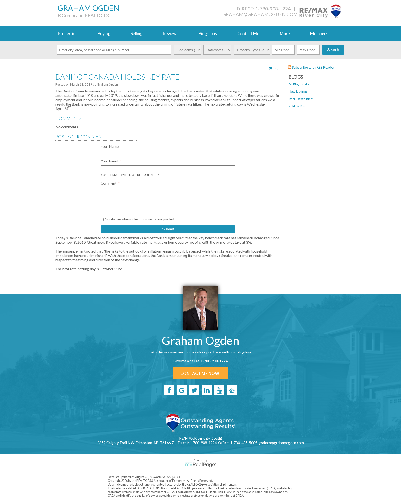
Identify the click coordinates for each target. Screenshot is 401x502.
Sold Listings (298, 106)
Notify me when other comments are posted (139, 219)
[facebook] (169, 390)
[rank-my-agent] (232, 390)
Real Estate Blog (301, 99)
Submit (168, 229)
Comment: (109, 183)
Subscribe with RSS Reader (312, 67)
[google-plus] (182, 390)
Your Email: (110, 161)
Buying (103, 33)
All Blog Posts (299, 84)
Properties (67, 33)
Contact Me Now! (200, 373)
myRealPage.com (200, 465)
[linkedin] (207, 390)
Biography (207, 33)
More (285, 33)
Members (319, 33)
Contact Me (248, 33)
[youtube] (219, 390)
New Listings (298, 91)
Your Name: (110, 146)
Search (333, 50)
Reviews (170, 33)
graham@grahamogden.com (260, 14)
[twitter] (194, 390)
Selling (136, 33)
